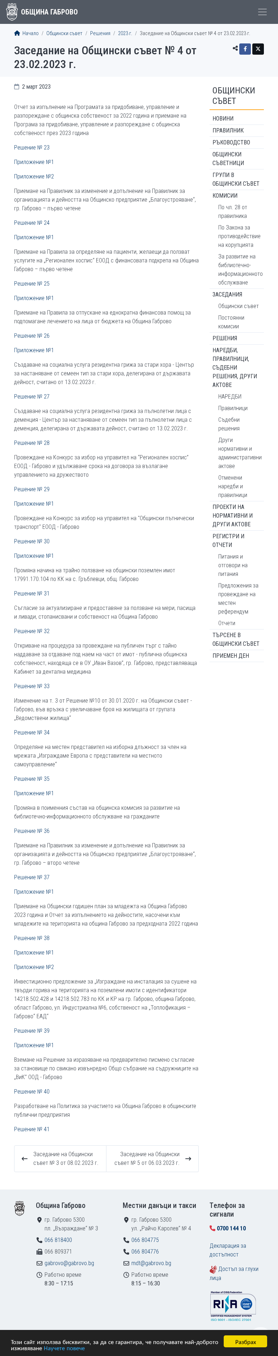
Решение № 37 (32, 877)
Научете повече (64, 1347)
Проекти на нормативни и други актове (232, 516)
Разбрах (245, 1341)
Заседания (227, 294)
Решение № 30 (32, 541)
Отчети (226, 623)
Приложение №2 (34, 176)
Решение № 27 (32, 396)
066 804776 (145, 1251)
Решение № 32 (32, 631)
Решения (100, 33)
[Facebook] (245, 49)
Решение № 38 (32, 938)
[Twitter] (258, 49)
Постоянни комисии (231, 322)
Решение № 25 (32, 283)
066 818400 (58, 1240)
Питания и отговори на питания (233, 565)
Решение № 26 (32, 335)
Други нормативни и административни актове (240, 453)
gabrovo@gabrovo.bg (69, 1263)
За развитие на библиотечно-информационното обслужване (240, 269)
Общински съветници (228, 159)
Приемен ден (230, 655)
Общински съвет (64, 33)
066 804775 (145, 1240)
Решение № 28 (32, 442)
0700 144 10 (231, 1228)
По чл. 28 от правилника (232, 211)
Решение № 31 (32, 593)
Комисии (224, 195)
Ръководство (231, 142)
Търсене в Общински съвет (236, 639)
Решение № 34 (32, 732)
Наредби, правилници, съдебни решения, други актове (234, 367)
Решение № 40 (32, 1091)
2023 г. (125, 33)
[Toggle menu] (262, 12)
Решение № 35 (32, 778)
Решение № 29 (32, 489)
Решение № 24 (32, 222)
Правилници (233, 408)
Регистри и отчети (228, 540)
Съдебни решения (229, 424)
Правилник (228, 130)
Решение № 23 (32, 147)
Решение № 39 (32, 1030)
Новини (222, 118)
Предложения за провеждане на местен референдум (238, 598)
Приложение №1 (34, 162)
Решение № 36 (32, 831)
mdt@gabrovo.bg (151, 1263)
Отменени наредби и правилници (232, 486)
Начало (30, 33)
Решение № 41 (32, 1129)
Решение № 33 (32, 686)
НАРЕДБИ (229, 396)
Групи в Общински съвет (236, 179)
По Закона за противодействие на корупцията (239, 236)
